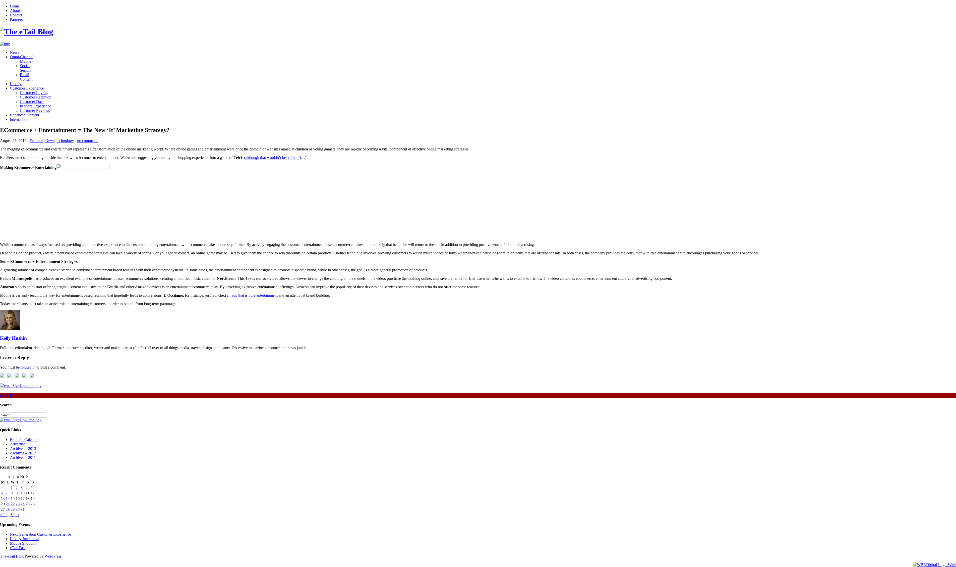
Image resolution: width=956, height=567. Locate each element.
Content (26, 79)
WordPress (53, 556)
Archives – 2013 (23, 448)
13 (3, 498)
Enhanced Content (24, 115)
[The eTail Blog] (26, 31)
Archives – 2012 (23, 453)
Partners (16, 19)
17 (23, 498)
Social (25, 66)
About (15, 10)
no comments (87, 141)
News (14, 52)
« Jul (3, 515)
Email (24, 75)
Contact (16, 15)
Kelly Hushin (13, 338)
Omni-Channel (21, 57)
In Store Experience (35, 106)
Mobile (25, 61)
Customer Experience (27, 88)
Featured (36, 141)
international (19, 119)
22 (13, 504)
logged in (28, 367)
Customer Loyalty (34, 93)
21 (8, 504)
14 (8, 498)
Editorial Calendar (24, 439)
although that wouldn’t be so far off (273, 157)
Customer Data (32, 101)
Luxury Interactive (24, 539)
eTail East (17, 548)
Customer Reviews (35, 110)
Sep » (14, 515)
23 (18, 504)
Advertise (17, 444)
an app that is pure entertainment (252, 295)
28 (8, 509)
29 (13, 509)
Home (15, 6)
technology (65, 141)
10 (23, 493)
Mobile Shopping (23, 543)
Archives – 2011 (23, 457)
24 (23, 504)
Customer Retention (35, 97)
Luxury (16, 84)
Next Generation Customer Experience (40, 534)
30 (18, 509)
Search (25, 70)
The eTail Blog (12, 556)
